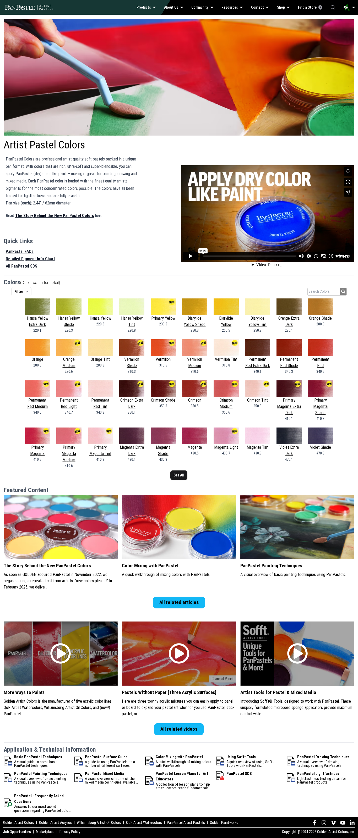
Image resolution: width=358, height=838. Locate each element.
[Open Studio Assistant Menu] (349, 7)
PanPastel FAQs (20, 251)
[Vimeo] (333, 822)
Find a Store (307, 7)
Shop (281, 7)
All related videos (178, 729)
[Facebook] (314, 822)
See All (178, 475)
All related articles (179, 602)
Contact (257, 7)
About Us (171, 7)
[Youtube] (342, 822)
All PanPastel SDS (21, 266)
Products (144, 7)
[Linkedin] (352, 822)
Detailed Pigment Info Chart (30, 258)
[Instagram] (324, 822)
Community (199, 7)
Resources (229, 7)
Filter (18, 292)
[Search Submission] (343, 291)
